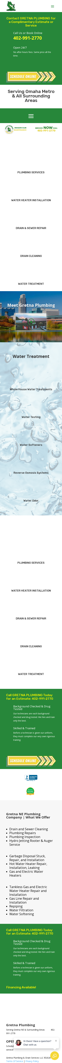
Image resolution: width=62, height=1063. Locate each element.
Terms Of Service (14, 1061)
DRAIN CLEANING (31, 256)
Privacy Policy (32, 1061)
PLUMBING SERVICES (31, 172)
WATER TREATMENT (31, 283)
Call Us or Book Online (27, 33)
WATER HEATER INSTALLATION (31, 200)
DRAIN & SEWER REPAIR (31, 228)
